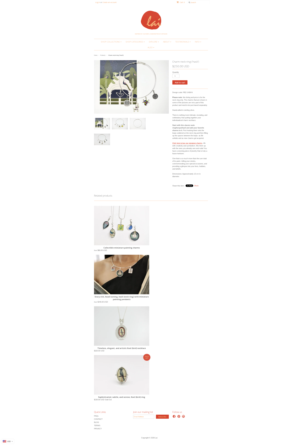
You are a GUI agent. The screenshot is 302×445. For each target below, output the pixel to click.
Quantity (175, 72)
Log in (97, 2)
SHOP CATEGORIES (135, 41)
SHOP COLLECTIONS (110, 41)
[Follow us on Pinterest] (179, 417)
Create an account (110, 2)
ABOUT (166, 41)
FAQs (96, 416)
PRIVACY (98, 429)
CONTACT (98, 419)
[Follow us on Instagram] (184, 417)
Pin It (196, 186)
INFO (197, 41)
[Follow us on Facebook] (174, 417)
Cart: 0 (182, 2)
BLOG (96, 422)
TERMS (97, 425)
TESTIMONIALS (182, 41)
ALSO (150, 47)
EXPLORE (153, 41)
